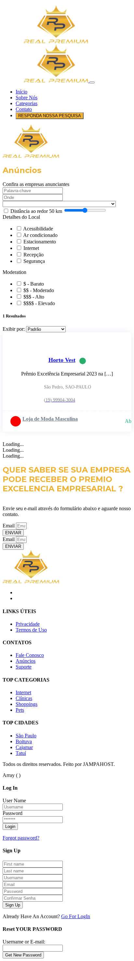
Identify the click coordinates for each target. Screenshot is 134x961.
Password (12, 813)
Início (21, 91)
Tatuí (21, 753)
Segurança (34, 261)
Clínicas (24, 698)
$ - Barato (33, 284)
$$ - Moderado (38, 290)
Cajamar (24, 747)
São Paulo (26, 735)
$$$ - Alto (33, 297)
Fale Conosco (30, 655)
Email (9, 525)
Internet (31, 248)
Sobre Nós (26, 97)
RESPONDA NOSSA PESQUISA (49, 115)
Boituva (24, 741)
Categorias (26, 103)
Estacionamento (39, 241)
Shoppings (26, 704)
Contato (24, 109)
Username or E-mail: (24, 941)
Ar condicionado (40, 235)
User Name (14, 800)
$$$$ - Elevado (39, 303)
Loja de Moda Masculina (50, 419)
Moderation (14, 272)
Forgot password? (21, 838)
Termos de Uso (31, 630)
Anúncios (25, 661)
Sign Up (12, 905)
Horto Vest (61, 360)
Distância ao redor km (36, 211)
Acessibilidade (38, 228)
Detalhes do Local (21, 217)
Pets (20, 710)
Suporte (24, 667)
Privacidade (28, 624)
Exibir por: (14, 329)
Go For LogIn (75, 916)
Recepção (33, 254)
